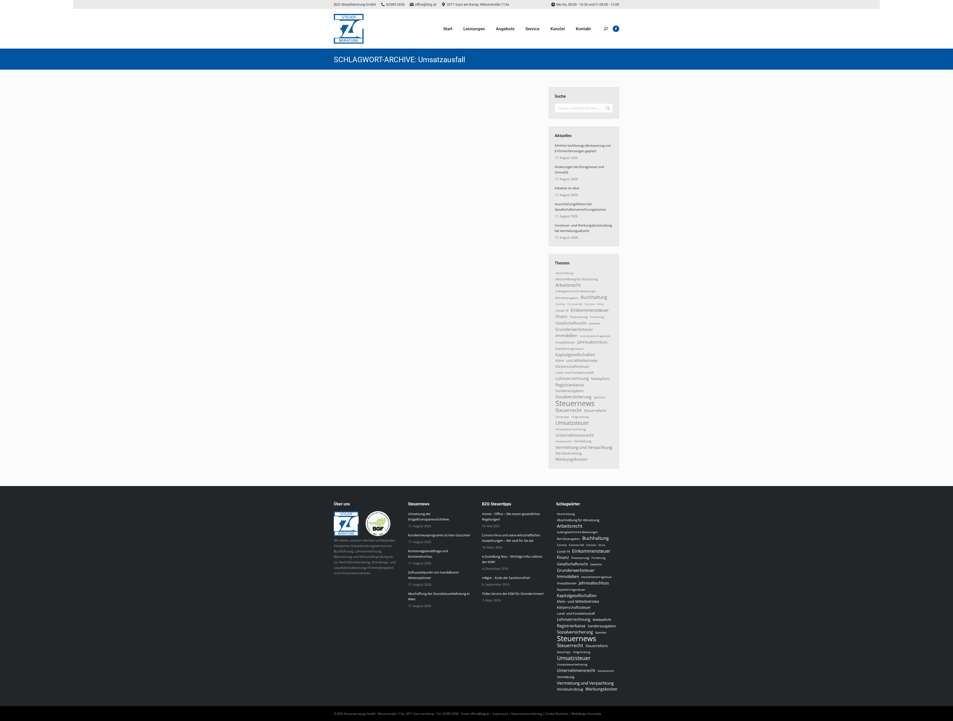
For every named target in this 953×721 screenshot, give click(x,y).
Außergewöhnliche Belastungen (575, 291)
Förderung (597, 317)
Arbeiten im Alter (567, 188)
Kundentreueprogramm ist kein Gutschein (439, 535)
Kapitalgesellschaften (575, 354)
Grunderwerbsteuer (574, 329)
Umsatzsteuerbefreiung (570, 429)
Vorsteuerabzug (568, 453)
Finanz (561, 316)
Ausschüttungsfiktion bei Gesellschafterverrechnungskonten (580, 207)
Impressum (500, 714)
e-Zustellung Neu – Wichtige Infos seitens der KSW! (512, 559)
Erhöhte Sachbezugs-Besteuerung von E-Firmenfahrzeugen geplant (583, 148)
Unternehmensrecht (574, 435)
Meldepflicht (600, 379)
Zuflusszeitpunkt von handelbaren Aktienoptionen (433, 575)
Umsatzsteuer (572, 423)
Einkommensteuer (590, 310)
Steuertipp (562, 417)
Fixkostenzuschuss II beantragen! (377, 96)
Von (378, 104)
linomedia (594, 714)
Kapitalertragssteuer (569, 348)
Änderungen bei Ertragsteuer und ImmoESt (579, 169)
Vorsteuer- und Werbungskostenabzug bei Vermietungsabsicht (583, 228)
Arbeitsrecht (568, 285)
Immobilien (566, 335)
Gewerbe (594, 323)
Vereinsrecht (563, 441)
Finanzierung (579, 317)
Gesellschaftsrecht (570, 322)
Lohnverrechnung (572, 378)
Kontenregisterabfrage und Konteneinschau (428, 554)
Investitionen (565, 342)
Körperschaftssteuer (572, 366)
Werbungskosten (571, 459)
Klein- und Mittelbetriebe (576, 360)
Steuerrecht (568, 410)
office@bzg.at (426, 4)
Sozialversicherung (573, 397)
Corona (560, 304)
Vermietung (582, 441)
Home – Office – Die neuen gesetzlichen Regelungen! (511, 516)
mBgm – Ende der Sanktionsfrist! (506, 578)
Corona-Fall (574, 304)
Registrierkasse (569, 385)
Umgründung (580, 417)
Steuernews (348, 104)
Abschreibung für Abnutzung (576, 279)
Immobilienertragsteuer (595, 336)
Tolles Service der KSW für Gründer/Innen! (513, 593)
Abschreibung (564, 273)
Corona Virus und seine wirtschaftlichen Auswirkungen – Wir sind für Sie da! (511, 538)
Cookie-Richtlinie (556, 714)
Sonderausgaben (569, 390)
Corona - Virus (594, 304)
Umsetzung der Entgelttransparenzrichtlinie (428, 516)
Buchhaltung (594, 297)
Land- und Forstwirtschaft (574, 372)
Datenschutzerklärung (526, 714)
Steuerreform (595, 410)
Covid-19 (561, 310)
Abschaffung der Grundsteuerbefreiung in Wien (439, 596)
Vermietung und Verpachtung (583, 447)
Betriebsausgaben (567, 298)
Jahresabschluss (592, 342)
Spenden (599, 397)
